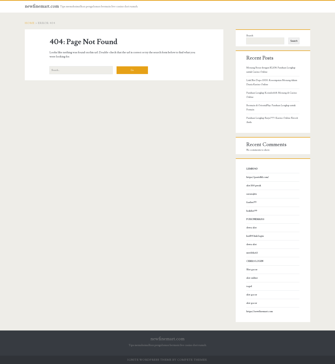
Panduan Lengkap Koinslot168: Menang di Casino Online (271, 94)
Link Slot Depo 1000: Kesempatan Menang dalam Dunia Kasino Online (271, 82)
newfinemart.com (42, 6)
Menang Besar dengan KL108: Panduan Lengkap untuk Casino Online (270, 69)
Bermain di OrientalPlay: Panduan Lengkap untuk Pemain (271, 107)
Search (249, 35)
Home (30, 23)
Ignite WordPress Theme (149, 360)
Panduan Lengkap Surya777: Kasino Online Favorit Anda (272, 120)
